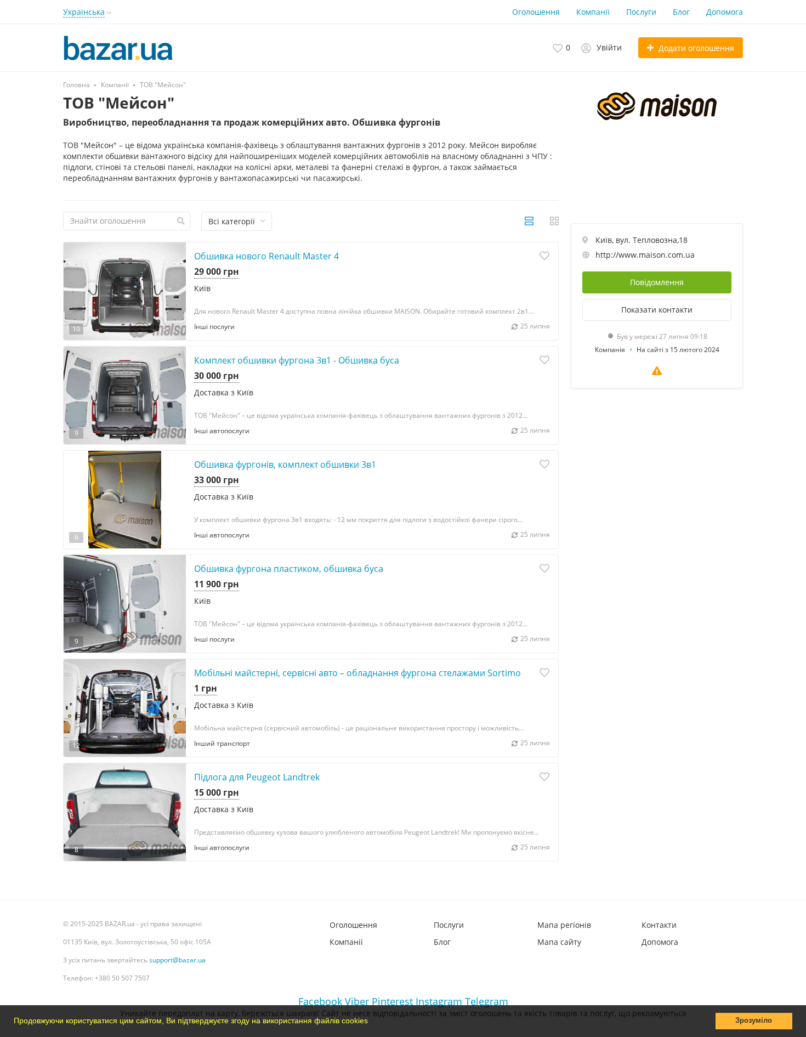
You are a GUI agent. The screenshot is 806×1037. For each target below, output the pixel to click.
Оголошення (536, 12)
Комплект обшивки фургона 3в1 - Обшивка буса (296, 360)
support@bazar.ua (177, 960)
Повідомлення (657, 282)
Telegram (486, 1001)
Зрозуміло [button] (753, 1020)
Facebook (320, 1001)
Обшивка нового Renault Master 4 (266, 256)
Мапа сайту (559, 942)
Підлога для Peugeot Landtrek (257, 777)
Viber (357, 1001)
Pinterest (392, 1001)
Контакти (659, 925)
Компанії (593, 12)
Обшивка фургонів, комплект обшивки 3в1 (285, 464)
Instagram (439, 1001)
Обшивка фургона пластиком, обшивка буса (288, 569)
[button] (371, 1022)
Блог (681, 12)
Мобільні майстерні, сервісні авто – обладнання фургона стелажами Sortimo (357, 673)
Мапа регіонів (564, 925)
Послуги (641, 12)
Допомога (724, 12)
